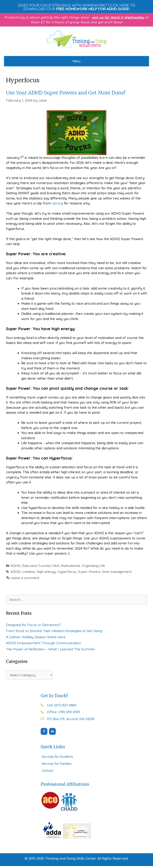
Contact (47, 771)
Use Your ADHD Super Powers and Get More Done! (66, 92)
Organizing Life (93, 566)
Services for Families (57, 764)
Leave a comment (25, 578)
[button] (76, 7)
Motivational (70, 566)
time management (117, 571)
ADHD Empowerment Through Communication (43, 643)
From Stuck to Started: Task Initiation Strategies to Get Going (54, 631)
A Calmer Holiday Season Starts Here (36, 637)
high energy (46, 571)
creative (28, 571)
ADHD (16, 566)
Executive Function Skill (40, 566)
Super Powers (89, 571)
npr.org (57, 203)
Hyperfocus (67, 571)
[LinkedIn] (52, 731)
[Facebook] (44, 731)
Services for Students (57, 757)
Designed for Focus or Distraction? (33, 625)
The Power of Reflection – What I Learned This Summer (50, 649)
